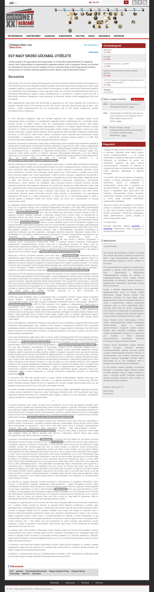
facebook (139, 2)
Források (107, 58)
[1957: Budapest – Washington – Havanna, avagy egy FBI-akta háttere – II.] (106, 15)
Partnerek (85, 582)
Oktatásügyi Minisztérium (36, 571)
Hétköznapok (15, 36)
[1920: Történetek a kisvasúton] (74, 19)
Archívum (119, 36)
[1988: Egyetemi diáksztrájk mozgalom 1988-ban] (133, 23)
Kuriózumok (65, 36)
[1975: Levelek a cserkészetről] (122, 15)
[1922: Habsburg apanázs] (75, 15)
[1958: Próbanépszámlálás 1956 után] (107, 28)
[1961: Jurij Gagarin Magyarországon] (110, 19)
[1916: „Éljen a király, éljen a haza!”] (70, 32)
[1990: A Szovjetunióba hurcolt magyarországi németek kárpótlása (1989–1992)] (135, 15)
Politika (80, 36)
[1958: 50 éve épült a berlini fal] (107, 23)
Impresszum (70, 582)
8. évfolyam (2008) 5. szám (21, 45)
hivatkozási (108, 228)
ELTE (12, 571)
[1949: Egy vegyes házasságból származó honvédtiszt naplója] (99, 15)
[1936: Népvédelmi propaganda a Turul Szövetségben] (88, 15)
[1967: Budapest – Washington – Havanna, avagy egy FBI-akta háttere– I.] (115, 19)
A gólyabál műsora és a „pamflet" (116, 65)
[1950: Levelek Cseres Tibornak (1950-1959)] (100, 28)
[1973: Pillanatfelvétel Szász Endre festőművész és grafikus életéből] (120, 28)
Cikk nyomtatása (90, 45)
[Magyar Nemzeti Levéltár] (13, 4)
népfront (25, 573)
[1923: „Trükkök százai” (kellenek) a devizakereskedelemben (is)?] (76, 19)
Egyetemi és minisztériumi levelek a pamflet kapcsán (121, 73)
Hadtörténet (33, 36)
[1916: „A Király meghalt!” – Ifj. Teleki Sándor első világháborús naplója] (70, 23)
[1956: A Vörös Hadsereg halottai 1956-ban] (105, 19)
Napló (91, 36)
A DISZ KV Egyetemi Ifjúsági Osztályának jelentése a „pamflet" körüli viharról (123, 82)
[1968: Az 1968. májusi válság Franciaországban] (116, 23)
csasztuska (36, 573)
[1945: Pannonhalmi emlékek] (96, 19)
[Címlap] (20, 17)
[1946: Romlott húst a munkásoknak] (96, 28)
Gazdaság (50, 36)
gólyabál (19, 571)
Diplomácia (104, 36)
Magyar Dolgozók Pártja (59, 571)
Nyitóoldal (54, 582)
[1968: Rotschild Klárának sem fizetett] (116, 15)
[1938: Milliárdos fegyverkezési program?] (89, 23)
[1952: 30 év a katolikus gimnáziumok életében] (102, 23)
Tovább (131, 107)
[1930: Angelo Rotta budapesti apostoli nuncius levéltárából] (82, 15)
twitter (134, 2)
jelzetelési (136, 226)
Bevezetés (108, 51)
